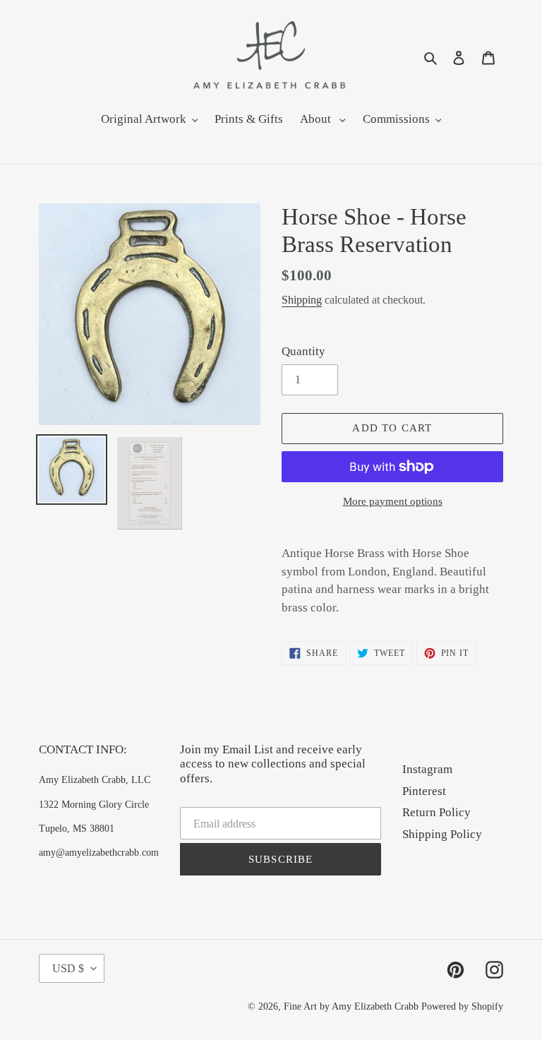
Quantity (303, 351)
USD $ (68, 968)
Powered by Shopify (462, 1006)
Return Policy (436, 812)
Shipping (302, 300)
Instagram (427, 769)
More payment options (392, 501)
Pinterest (424, 791)
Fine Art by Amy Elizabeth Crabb (351, 1006)
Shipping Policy (442, 834)
